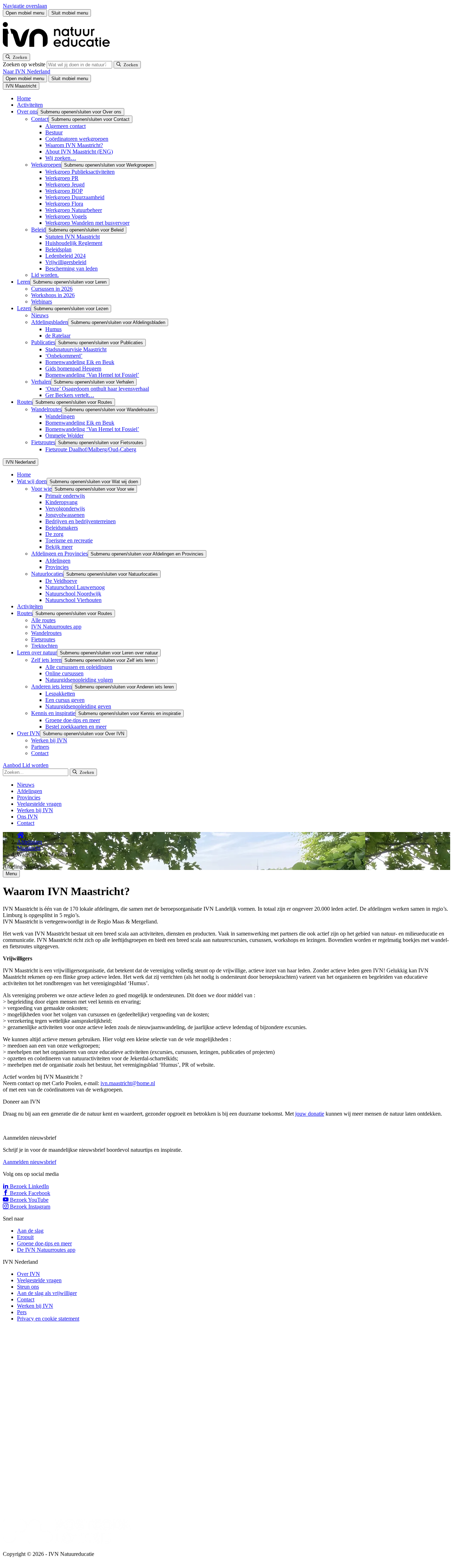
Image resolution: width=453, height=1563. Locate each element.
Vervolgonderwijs (65, 509)
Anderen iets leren (51, 686)
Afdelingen (57, 561)
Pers (22, 1312)
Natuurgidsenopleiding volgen (79, 680)
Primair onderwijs (65, 496)
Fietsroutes (43, 442)
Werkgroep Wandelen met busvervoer (87, 223)
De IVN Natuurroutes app (46, 1250)
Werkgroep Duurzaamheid (74, 197)
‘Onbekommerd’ (63, 356)
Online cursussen (64, 673)
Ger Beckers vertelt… (69, 395)
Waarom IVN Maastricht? (74, 145)
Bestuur (54, 132)
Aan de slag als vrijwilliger (47, 1293)
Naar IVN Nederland (26, 71)
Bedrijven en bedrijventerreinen (80, 521)
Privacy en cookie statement (48, 1319)
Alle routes (43, 620)
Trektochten (44, 646)
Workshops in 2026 (53, 295)
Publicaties (43, 342)
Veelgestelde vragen (39, 804)
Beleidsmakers (61, 528)
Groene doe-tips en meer (72, 720)
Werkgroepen (46, 165)
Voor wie (41, 489)
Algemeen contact (65, 126)
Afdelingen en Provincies (59, 554)
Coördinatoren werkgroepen (76, 139)
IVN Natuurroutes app (56, 627)
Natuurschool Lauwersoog (75, 587)
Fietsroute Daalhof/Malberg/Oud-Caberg (90, 449)
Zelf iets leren (46, 660)
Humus (53, 329)
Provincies (57, 567)
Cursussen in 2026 (52, 289)
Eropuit (25, 1237)
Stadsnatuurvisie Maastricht (76, 349)
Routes (25, 402)
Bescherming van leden (71, 269)
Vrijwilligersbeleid (65, 262)
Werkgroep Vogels (66, 216)
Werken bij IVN (49, 740)
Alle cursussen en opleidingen (78, 667)
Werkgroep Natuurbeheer (73, 210)
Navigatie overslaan (25, 6)
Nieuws (39, 315)
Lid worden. (45, 275)
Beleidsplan (58, 249)
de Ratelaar (57, 336)
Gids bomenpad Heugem (73, 368)
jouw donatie (309, 1114)
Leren (23, 282)
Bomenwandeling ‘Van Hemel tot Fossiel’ (92, 375)
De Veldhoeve (61, 581)
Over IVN (28, 733)
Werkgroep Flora (64, 204)
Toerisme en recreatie (69, 540)
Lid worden (35, 765)
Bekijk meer (59, 547)
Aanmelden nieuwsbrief (29, 1162)
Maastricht (28, 848)
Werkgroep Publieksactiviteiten (80, 172)
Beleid (38, 230)
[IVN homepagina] (59, 50)
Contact (39, 119)
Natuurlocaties (47, 574)
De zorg (54, 534)
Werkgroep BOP (64, 191)
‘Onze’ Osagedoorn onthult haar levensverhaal (97, 389)
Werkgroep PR (62, 178)
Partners (40, 747)
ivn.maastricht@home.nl (128, 1083)
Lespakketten (60, 694)
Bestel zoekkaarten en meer (76, 727)
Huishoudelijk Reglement (73, 243)
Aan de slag (30, 1231)
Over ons (27, 111)
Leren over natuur (37, 652)
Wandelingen (60, 416)
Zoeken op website (25, 64)
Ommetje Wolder (64, 435)
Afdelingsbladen (49, 322)
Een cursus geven (65, 700)
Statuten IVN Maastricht (72, 237)
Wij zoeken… (60, 158)
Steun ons (28, 1287)
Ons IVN (27, 817)
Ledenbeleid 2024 (65, 256)
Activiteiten (30, 105)
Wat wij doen (32, 481)
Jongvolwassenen (65, 515)
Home (24, 98)
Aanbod (12, 765)
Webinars (41, 301)
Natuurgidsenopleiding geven (78, 706)
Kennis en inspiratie (53, 713)
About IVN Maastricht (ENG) (79, 152)
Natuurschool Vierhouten (73, 600)
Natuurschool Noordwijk (73, 594)
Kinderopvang (61, 502)
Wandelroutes (46, 409)
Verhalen (41, 382)
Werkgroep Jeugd (65, 185)
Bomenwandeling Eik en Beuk (79, 362)
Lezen (24, 308)
